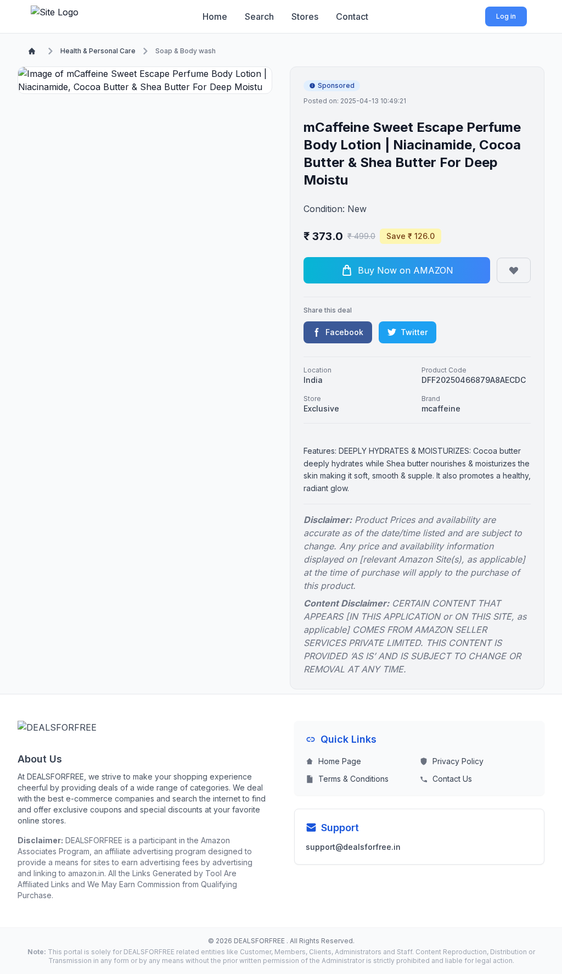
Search (259, 16)
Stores (304, 16)
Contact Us (452, 778)
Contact (352, 16)
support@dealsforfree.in (353, 846)
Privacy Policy (458, 761)
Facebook (344, 332)
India (313, 380)
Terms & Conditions (353, 778)
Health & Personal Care (98, 51)
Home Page (339, 761)
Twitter (414, 332)
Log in (506, 16)
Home (215, 16)
